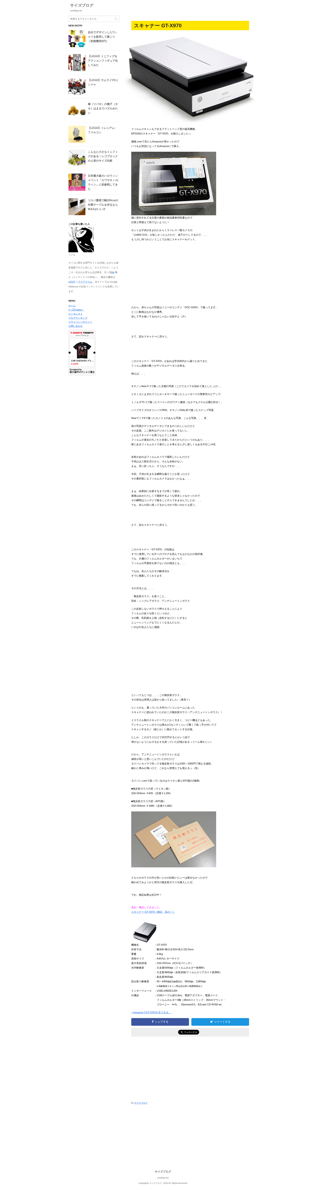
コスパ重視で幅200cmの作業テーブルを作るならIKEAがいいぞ (103, 205)
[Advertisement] (190, 273)
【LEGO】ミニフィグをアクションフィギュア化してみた (103, 60)
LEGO (71, 281)
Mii (112, 272)
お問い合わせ (75, 326)
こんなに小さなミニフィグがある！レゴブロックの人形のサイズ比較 (103, 156)
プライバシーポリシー (80, 322)
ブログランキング (77, 318)
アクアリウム (85, 281)
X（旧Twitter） (76, 309)
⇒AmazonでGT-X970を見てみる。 (151, 1012)
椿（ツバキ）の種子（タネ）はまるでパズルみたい (103, 108)
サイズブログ (82, 5)
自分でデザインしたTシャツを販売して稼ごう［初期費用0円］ (102, 37)
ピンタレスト (75, 313)
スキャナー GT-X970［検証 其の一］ (153, 911)
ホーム (72, 305)
